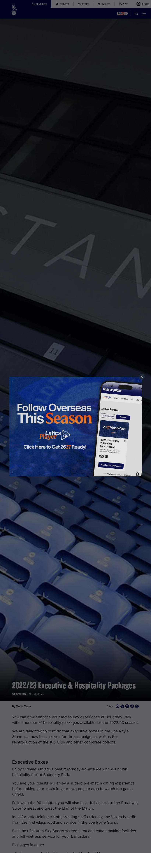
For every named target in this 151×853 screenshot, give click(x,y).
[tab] (141, 376)
